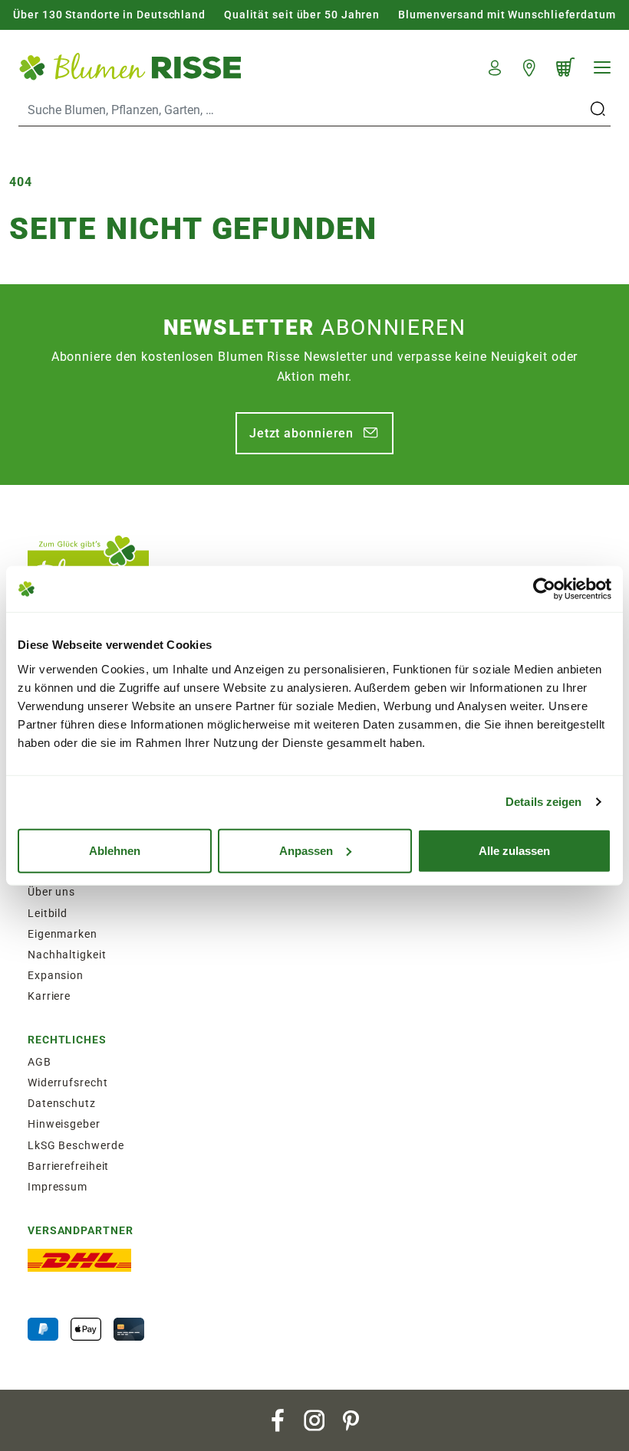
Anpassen (306, 850)
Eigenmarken (62, 934)
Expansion (56, 975)
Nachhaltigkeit (67, 954)
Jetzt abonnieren (301, 433)
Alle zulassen (514, 850)
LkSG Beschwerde (76, 1145)
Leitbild (48, 913)
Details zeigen (543, 801)
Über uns (51, 892)
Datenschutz (62, 1103)
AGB (39, 1062)
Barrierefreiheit (68, 1166)
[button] (495, 66)
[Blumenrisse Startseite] (129, 66)
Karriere (49, 996)
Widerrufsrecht (68, 1082)
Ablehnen (114, 850)
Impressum (57, 1187)
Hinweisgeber (64, 1124)
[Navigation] (602, 67)
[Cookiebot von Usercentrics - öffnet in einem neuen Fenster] (544, 589)
